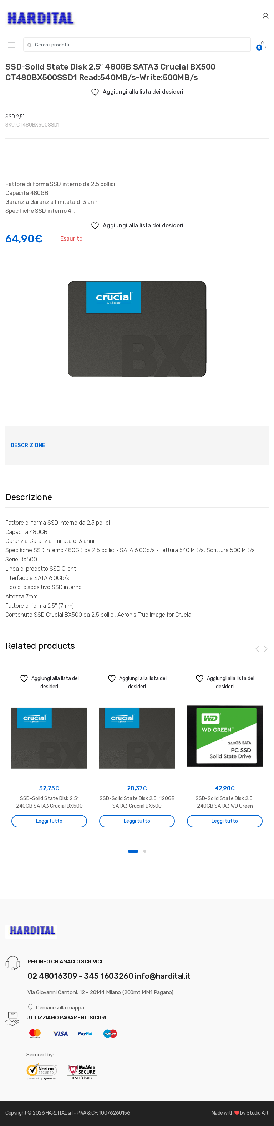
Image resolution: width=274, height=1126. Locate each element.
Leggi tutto (49, 821)
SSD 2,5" (15, 117)
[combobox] (137, 44)
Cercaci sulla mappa (60, 1007)
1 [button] (133, 851)
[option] (137, 326)
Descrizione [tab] (28, 445)
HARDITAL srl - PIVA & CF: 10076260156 (88, 1113)
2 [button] (144, 851)
